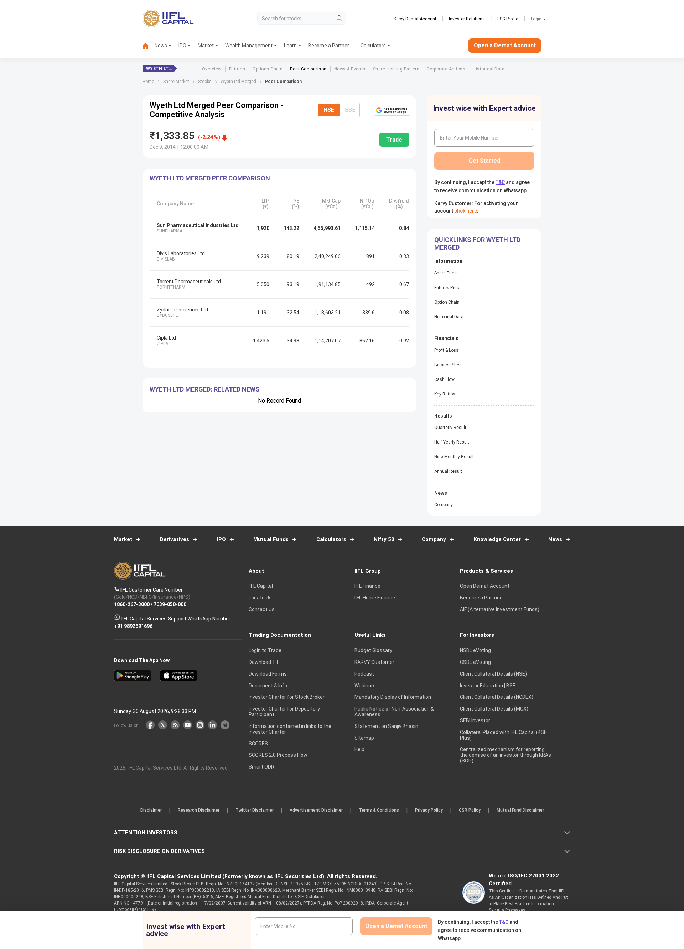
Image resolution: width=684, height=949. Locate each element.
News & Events (350, 69)
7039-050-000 (170, 604)
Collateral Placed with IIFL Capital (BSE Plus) (503, 735)
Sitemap (364, 738)
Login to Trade (265, 650)
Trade (394, 139)
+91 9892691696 (133, 626)
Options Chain (268, 69)
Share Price (445, 273)
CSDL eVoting (475, 662)
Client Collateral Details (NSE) (493, 674)
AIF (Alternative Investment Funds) (499, 609)
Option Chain (447, 302)
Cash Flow (444, 379)
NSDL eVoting (475, 650)
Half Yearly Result (451, 442)
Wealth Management (249, 45)
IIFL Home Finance (374, 598)
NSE (328, 109)
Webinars (365, 685)
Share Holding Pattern (396, 69)
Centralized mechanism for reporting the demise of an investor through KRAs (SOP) (505, 755)
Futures (237, 69)
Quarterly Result (450, 427)
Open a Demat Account (505, 45)
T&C (500, 182)
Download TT (264, 662)
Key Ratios (444, 394)
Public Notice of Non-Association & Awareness (394, 711)
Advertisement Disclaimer (316, 810)
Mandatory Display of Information (392, 697)
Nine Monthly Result (454, 456)
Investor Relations (467, 18)
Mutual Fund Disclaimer (520, 810)
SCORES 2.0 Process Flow (278, 755)
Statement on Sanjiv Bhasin (386, 726)
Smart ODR (261, 767)
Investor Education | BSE (487, 685)
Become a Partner (328, 45)
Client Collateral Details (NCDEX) (496, 697)
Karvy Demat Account (415, 18)
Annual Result (448, 471)
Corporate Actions (446, 69)
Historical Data (488, 69)
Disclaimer (151, 810)
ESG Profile (507, 18)
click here (465, 211)
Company (443, 504)
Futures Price (447, 287)
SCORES (258, 743)
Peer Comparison (308, 69)
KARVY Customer (374, 662)
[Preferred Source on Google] (391, 110)
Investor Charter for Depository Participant (284, 711)
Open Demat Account (484, 586)
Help (359, 749)
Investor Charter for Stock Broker (287, 697)
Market (206, 45)
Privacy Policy (429, 810)
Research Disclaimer (198, 810)
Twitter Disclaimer (254, 810)
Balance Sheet (448, 364)
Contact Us (262, 609)
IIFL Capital (261, 586)
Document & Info (268, 685)
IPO (182, 45)
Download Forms (268, 674)
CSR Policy (470, 810)
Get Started (484, 160)
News (161, 45)
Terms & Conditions (379, 810)
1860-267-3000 (132, 604)
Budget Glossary (373, 650)
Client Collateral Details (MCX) (494, 709)
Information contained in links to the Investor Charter (290, 729)
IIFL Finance (367, 586)
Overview (212, 69)
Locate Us (260, 598)
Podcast (364, 674)
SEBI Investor (475, 720)
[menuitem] (148, 46)
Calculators (373, 45)
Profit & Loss (446, 350)
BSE (350, 109)
